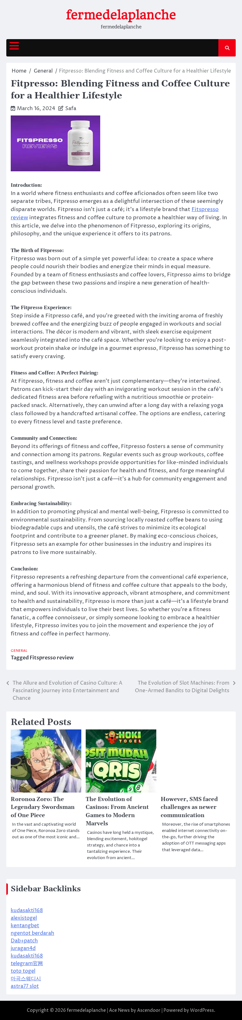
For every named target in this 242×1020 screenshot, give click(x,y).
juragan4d (23, 948)
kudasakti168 (27, 910)
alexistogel (24, 918)
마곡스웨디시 (26, 978)
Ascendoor (148, 1010)
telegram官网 (27, 963)
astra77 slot (25, 986)
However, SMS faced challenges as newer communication (189, 807)
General (19, 650)
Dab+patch (24, 940)
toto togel (23, 971)
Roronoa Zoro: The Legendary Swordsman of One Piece (43, 807)
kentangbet (25, 925)
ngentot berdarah (32, 933)
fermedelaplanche (121, 15)
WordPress (202, 1010)
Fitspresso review (52, 657)
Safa (70, 108)
